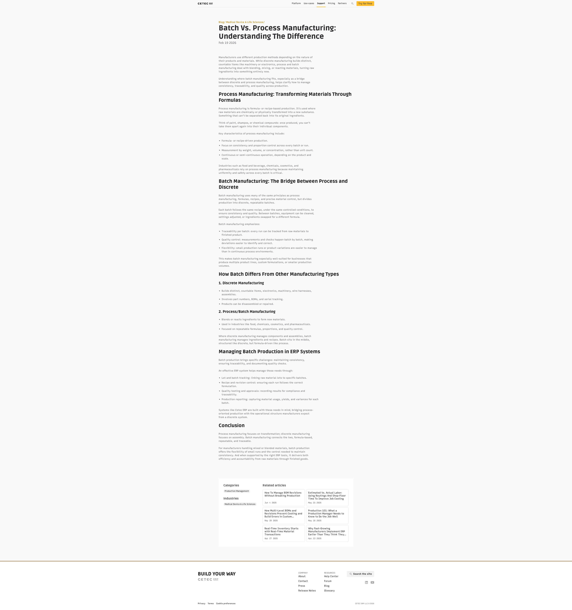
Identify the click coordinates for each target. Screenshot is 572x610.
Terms (211, 603)
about (302, 576)
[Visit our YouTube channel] (372, 582)
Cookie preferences (226, 603)
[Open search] (352, 3)
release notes (307, 590)
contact (303, 581)
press (301, 585)
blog (326, 585)
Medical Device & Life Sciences (244, 22)
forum (328, 581)
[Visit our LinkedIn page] (366, 582)
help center (331, 576)
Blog (221, 22)
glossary (329, 590)
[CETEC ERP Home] (205, 4)
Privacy (201, 603)
